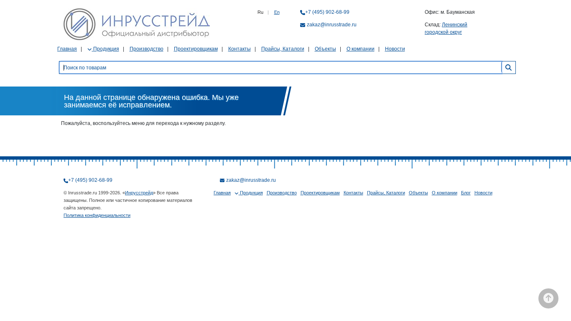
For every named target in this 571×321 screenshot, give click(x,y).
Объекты (325, 49)
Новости (395, 49)
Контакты (239, 49)
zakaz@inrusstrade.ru (332, 25)
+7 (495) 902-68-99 (327, 12)
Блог (466, 192)
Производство (146, 49)
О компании (361, 49)
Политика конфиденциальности (97, 215)
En (277, 12)
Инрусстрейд (139, 192)
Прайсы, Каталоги (282, 49)
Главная (67, 49)
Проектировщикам (196, 49)
